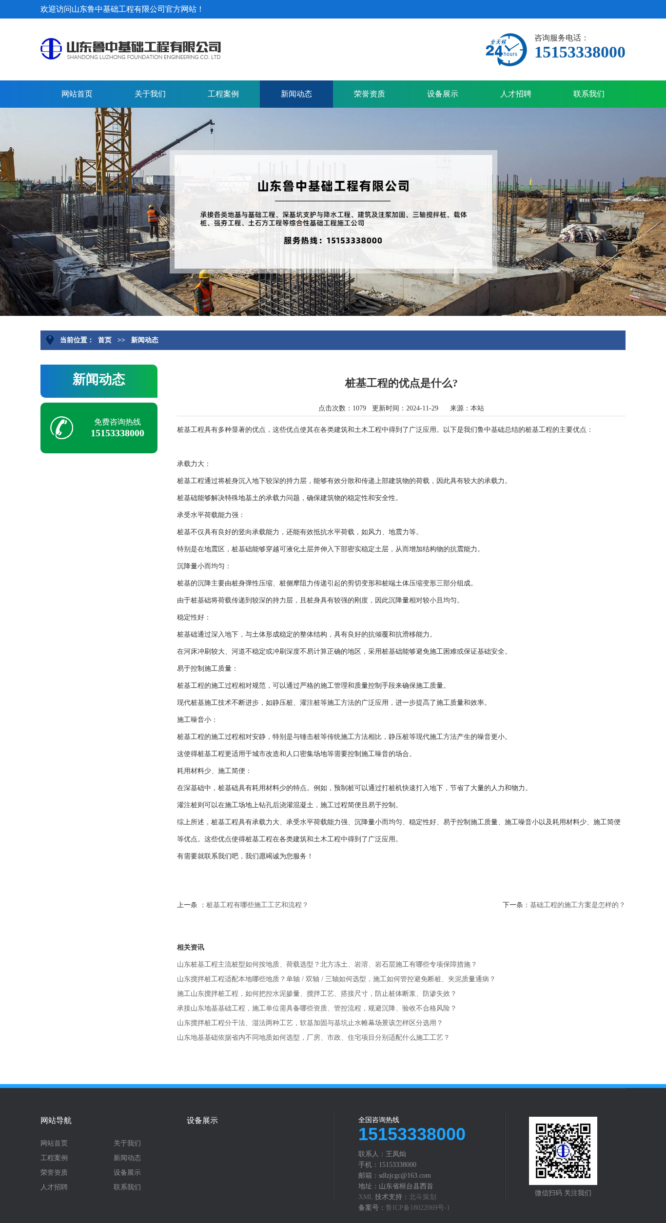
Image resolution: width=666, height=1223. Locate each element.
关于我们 (150, 94)
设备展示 (442, 94)
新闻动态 (296, 94)
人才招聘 (515, 94)
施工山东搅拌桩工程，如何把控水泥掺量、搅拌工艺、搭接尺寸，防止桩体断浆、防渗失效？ (317, 993)
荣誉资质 (369, 94)
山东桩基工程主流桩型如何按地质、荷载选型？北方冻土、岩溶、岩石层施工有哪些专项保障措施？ (327, 964)
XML (365, 1197)
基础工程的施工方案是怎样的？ (578, 905)
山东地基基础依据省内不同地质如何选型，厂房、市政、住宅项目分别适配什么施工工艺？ (313, 1037)
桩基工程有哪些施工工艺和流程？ (257, 905)
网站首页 (77, 94)
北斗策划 (422, 1197)
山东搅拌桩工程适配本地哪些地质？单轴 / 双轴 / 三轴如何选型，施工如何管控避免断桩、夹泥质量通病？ (336, 979)
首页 (105, 340)
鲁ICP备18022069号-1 (418, 1207)
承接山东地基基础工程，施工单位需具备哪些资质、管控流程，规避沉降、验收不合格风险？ (317, 1008)
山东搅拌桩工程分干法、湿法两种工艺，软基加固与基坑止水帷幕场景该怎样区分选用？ (310, 1023)
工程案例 (223, 94)
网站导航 (56, 1121)
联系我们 (589, 94)
